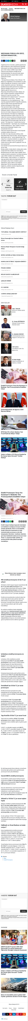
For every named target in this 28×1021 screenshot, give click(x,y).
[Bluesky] (6, 61)
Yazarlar (11, 8)
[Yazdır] (14, 61)
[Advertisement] (14, 36)
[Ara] (23, 4)
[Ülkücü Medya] (9, 4)
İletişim (15, 1008)
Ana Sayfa (5, 8)
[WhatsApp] (10, 61)
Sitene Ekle (13, 1009)
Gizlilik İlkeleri (21, 1008)
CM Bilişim (5, 1018)
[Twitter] (4, 61)
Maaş (5, 858)
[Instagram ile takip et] (17, 1014)
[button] (21, 61)
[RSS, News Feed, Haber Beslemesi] (24, 1014)
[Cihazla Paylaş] (12, 61)
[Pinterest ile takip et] (20, 1014)
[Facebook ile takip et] (4, 1014)
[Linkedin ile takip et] (14, 1014)
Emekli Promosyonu (8, 859)
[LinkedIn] (8, 61)
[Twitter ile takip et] (7, 1014)
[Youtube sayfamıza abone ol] (10, 1014)
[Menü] (25, 4)
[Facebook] (2, 61)
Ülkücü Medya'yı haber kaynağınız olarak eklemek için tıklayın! (15, 574)
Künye (10, 1008)
